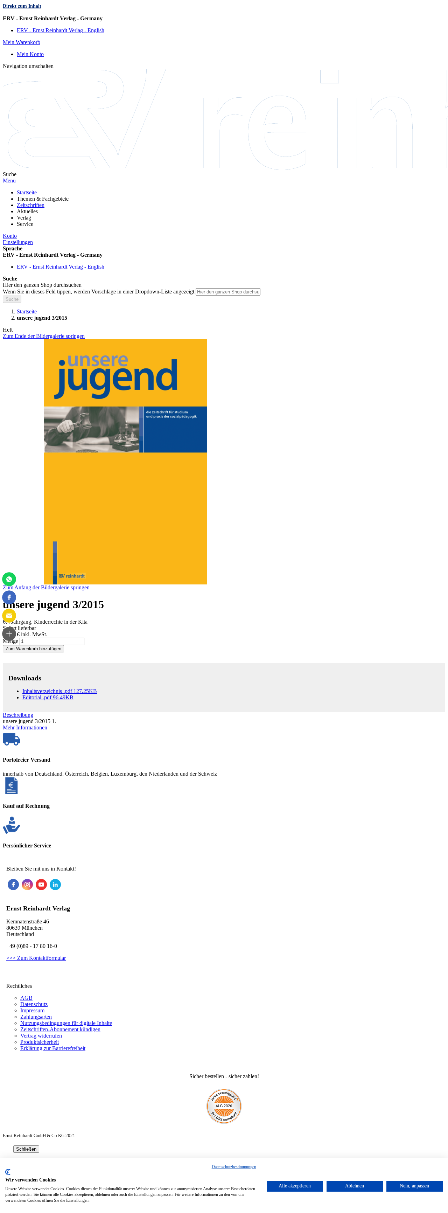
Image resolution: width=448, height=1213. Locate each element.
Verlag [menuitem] (24, 218)
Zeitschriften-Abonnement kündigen (60, 1029)
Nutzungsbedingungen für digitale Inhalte (66, 1023)
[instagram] (27, 884)
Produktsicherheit (39, 1042)
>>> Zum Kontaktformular (36, 958)
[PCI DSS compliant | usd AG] (223, 1122)
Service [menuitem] (25, 224)
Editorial (48, 697)
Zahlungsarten (36, 1017)
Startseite (27, 311)
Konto (10, 236)
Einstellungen (18, 242)
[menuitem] (27, 192)
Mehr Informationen (25, 727)
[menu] (224, 208)
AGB (26, 998)
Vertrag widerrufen (41, 1036)
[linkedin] (55, 884)
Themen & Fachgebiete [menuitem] (43, 199)
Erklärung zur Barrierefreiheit (52, 1048)
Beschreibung (18, 715)
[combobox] (228, 292)
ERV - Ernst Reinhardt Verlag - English (60, 30)
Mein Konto (30, 54)
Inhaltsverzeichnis (59, 691)
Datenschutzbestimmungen (234, 1166)
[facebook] (13, 884)
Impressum (32, 1010)
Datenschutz (34, 1004)
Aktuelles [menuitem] (27, 211)
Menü (9, 180)
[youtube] (41, 884)
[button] (224, 18)
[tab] (224, 715)
